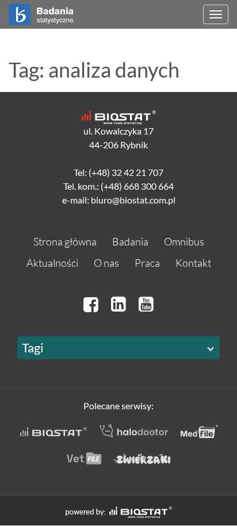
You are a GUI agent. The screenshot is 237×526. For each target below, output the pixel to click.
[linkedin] (120, 303)
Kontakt (193, 262)
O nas (106, 262)
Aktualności (52, 262)
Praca (147, 262)
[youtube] (146, 303)
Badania (130, 241)
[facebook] (92, 303)
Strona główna (65, 241)
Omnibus (184, 241)
